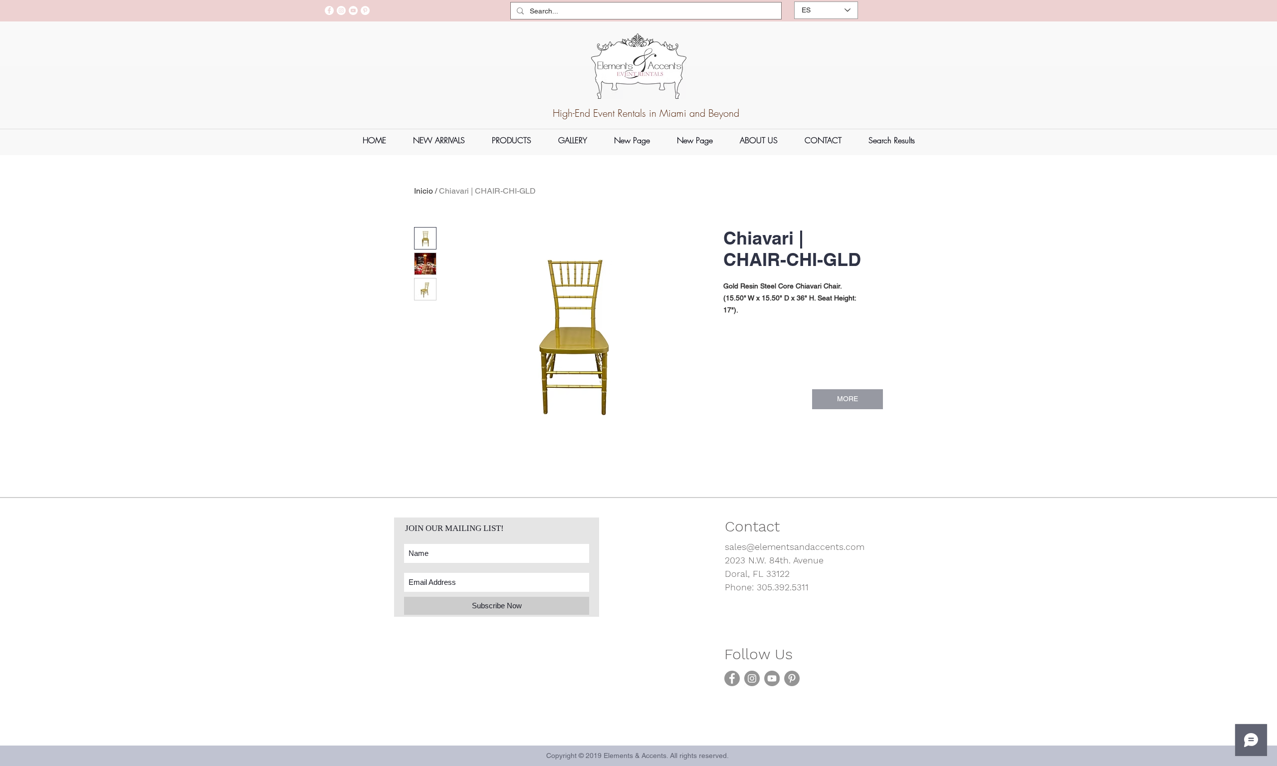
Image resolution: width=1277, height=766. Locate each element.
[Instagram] (341, 10)
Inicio (423, 191)
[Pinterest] (365, 10)
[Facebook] (329, 10)
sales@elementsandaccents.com (794, 546)
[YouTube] (353, 10)
